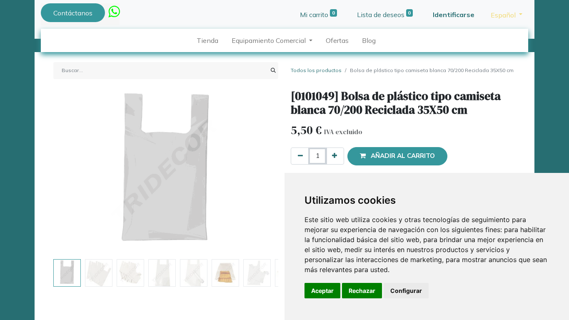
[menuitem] (207, 40)
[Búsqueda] (273, 70)
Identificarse (453, 14)
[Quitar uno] (300, 156)
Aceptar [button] (322, 290)
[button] (70, 172)
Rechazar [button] (362, 290)
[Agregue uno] (334, 156)
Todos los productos (316, 70)
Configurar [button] (406, 290)
